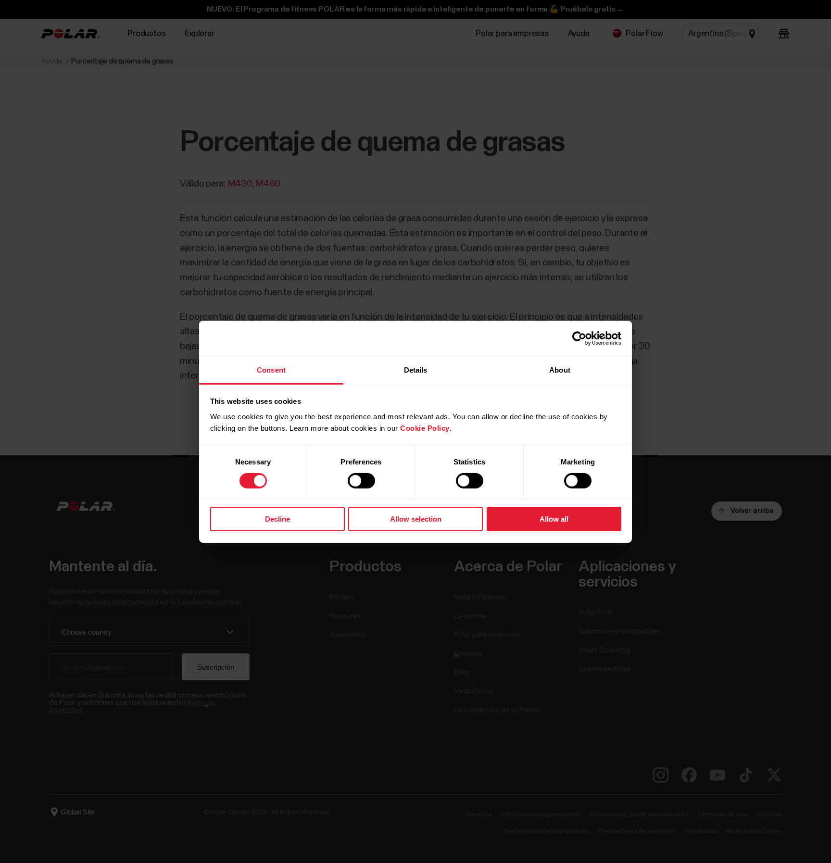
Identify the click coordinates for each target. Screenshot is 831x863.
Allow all (554, 519)
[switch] (361, 480)
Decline (277, 519)
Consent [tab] (271, 369)
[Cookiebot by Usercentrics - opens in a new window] (579, 338)
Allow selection (415, 519)
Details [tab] (416, 369)
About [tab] (559, 369)
